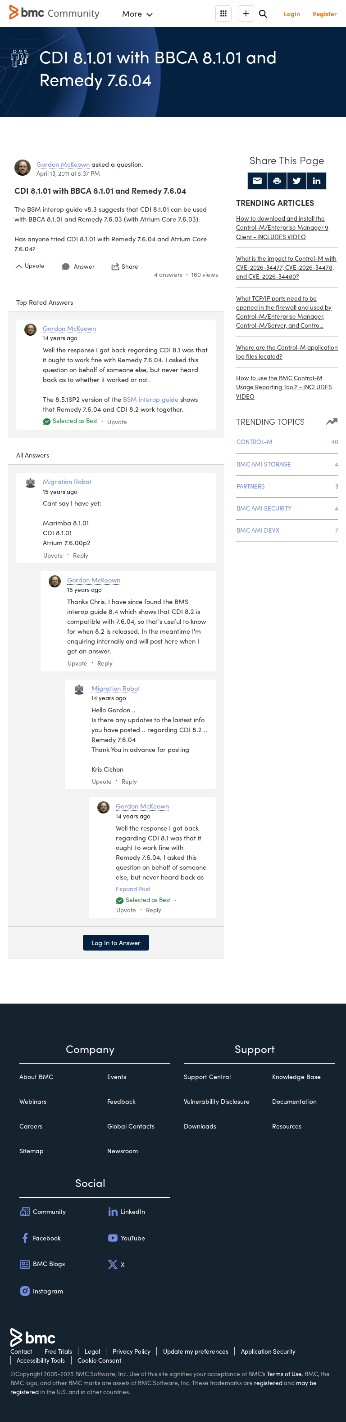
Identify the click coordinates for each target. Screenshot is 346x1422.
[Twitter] (296, 181)
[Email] (257, 181)
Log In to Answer (116, 942)
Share (130, 266)
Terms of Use (284, 1373)
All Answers (32, 454)
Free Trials (58, 1351)
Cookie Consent (99, 1360)
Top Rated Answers (44, 302)
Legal (92, 1351)
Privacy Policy (131, 1351)
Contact (21, 1351)
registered (268, 1382)
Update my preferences (195, 1351)
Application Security (268, 1351)
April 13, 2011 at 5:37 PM (68, 173)
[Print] (277, 181)
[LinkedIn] (316, 181)
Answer (84, 266)
